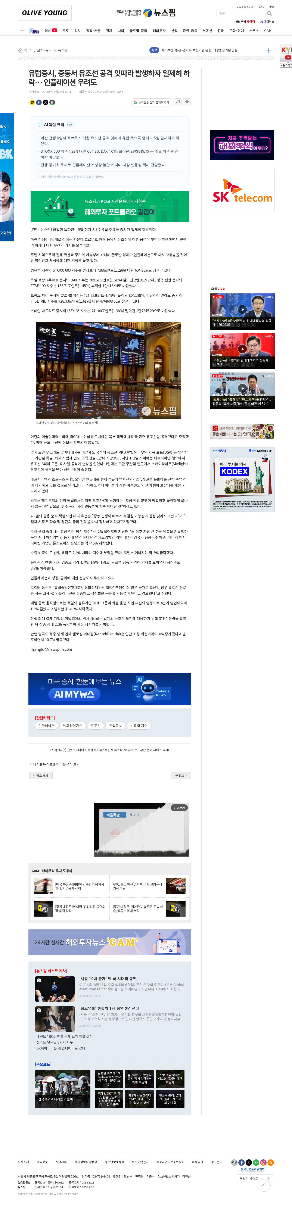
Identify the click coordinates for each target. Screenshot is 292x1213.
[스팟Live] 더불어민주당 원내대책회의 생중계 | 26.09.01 (242, 322)
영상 (48, 30)
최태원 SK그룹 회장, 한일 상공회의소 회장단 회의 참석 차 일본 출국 (109, 1099)
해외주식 (245, 21)
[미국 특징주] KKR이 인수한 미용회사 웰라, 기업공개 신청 (79, 886)
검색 (270, 13)
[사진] (55, 988)
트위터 (45, 102)
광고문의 (216, 1162)
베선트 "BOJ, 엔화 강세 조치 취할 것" (64, 1036)
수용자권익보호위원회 (170, 1162)
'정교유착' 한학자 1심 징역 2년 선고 (109, 1008)
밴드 (52, 102)
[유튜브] (234, 1162)
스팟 (218, 288)
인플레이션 (46, 725)
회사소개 (23, 1162)
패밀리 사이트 (248, 1178)
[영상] (242, 311)
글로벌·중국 (138, 30)
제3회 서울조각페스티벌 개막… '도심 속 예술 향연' (139, 1099)
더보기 (268, 50)
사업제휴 (61, 1162)
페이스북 (39, 102)
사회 (121, 30)
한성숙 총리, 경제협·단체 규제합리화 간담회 (170, 1099)
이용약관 (197, 1162)
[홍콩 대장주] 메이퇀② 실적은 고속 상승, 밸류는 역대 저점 (138, 909)
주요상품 (42, 1162)
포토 (66, 30)
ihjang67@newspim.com (51, 649)
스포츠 (254, 30)
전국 (221, 30)
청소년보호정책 (114, 1162)
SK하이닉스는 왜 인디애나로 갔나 (61, 1048)
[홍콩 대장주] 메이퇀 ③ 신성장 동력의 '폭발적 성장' (80, 909)
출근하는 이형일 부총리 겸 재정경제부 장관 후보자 (140, 1079)
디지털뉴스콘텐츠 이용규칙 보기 (56, 764)
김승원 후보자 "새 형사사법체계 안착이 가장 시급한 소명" (109, 1078)
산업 (174, 30)
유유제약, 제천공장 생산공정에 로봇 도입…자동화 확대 (198, 50)
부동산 (207, 30)
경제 (109, 30)
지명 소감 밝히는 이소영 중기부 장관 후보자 (170, 1079)
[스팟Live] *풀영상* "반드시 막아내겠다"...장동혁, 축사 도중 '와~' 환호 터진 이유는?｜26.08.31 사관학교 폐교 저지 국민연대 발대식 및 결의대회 (242, 401)
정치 (77, 30)
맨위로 (179, 775)
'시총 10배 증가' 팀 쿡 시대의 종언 (108, 978)
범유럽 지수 (138, 725)
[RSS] (270, 1162)
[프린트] (187, 102)
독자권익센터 (140, 1162)
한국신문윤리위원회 (252, 1169)
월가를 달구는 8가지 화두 (55, 1042)
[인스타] (263, 1162)
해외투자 (159, 30)
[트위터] (249, 1162)
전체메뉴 (22, 30)
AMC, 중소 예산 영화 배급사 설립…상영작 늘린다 (137, 886)
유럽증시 (115, 725)
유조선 (95, 725)
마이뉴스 (267, 21)
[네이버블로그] (256, 1162)
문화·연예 (236, 30)
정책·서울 (93, 30)
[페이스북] (241, 1162)
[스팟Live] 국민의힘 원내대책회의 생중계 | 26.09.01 (241, 362)
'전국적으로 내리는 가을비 (55, 1099)
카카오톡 (32, 102)
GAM (268, 30)
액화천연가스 (72, 725)
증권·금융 (190, 30)
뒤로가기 (42, 775)
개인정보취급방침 (86, 1162)
